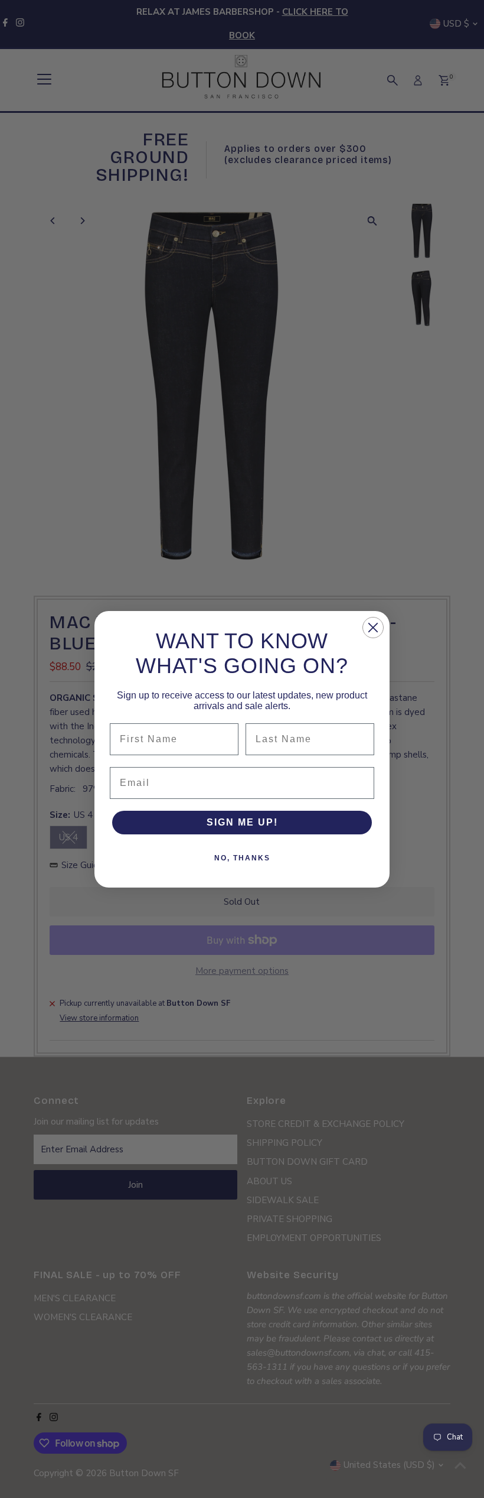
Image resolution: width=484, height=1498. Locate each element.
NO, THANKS (242, 858)
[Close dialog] (373, 627)
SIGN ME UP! (242, 822)
